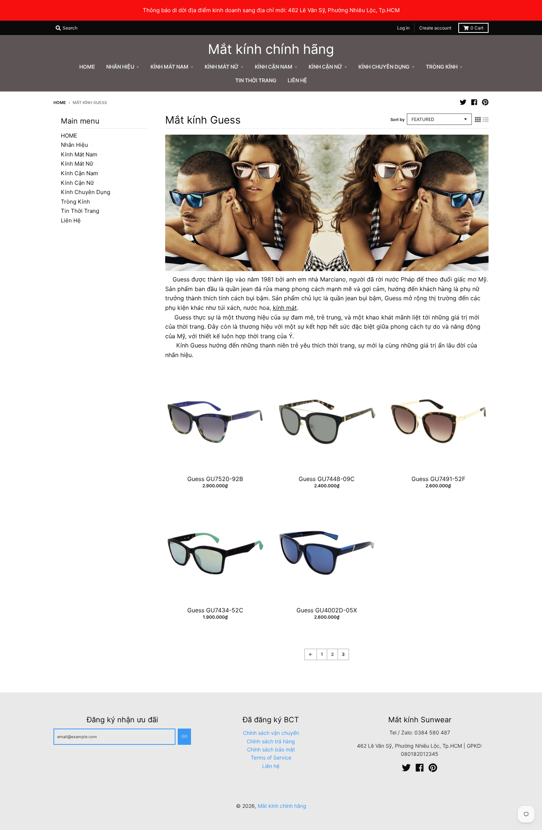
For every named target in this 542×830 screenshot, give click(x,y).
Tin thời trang (80, 210)
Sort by (397, 119)
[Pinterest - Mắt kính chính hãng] (485, 102)
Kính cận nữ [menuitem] (325, 66)
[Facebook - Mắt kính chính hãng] (474, 102)
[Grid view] (478, 119)
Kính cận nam (79, 173)
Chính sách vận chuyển (271, 733)
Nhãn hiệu (74, 144)
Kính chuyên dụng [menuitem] (384, 66)
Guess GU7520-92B (215, 479)
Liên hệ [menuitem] (297, 80)
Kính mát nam (79, 154)
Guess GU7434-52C (215, 610)
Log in (403, 28)
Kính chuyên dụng (85, 192)
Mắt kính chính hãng (271, 49)
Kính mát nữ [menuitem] (222, 66)
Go (184, 736)
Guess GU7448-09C (327, 479)
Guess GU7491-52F (438, 479)
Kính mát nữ (77, 163)
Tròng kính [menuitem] (442, 66)
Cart (476, 28)
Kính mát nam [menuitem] (169, 66)
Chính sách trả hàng (271, 741)
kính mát (285, 307)
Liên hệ (71, 220)
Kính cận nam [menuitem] (273, 66)
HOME (69, 135)
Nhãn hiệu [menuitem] (120, 66)
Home (59, 102)
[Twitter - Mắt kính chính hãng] (463, 102)
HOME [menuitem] (87, 66)
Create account (435, 28)
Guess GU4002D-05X (326, 610)
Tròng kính (75, 201)
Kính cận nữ (77, 182)
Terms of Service (271, 757)
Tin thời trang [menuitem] (256, 80)
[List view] (486, 119)
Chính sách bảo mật (271, 749)
